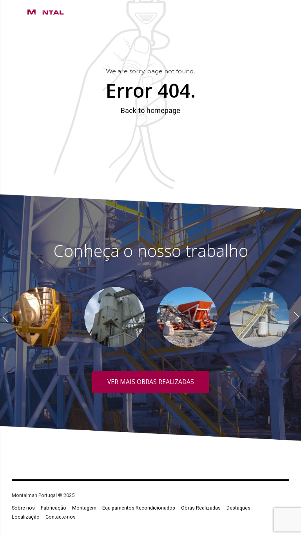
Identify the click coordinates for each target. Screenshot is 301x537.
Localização (26, 517)
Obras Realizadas (201, 508)
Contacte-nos (60, 517)
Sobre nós (23, 508)
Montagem (84, 508)
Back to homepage (150, 110)
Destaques (238, 508)
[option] (42, 317)
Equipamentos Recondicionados (138, 508)
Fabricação (53, 508)
